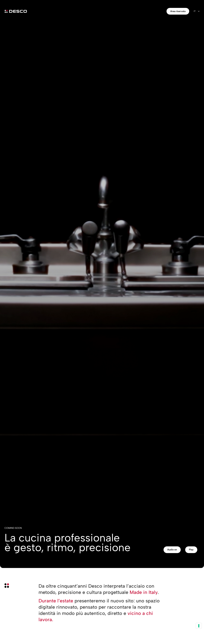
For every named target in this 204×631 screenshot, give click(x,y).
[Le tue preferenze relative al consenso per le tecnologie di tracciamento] (199, 626)
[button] (172, 549)
